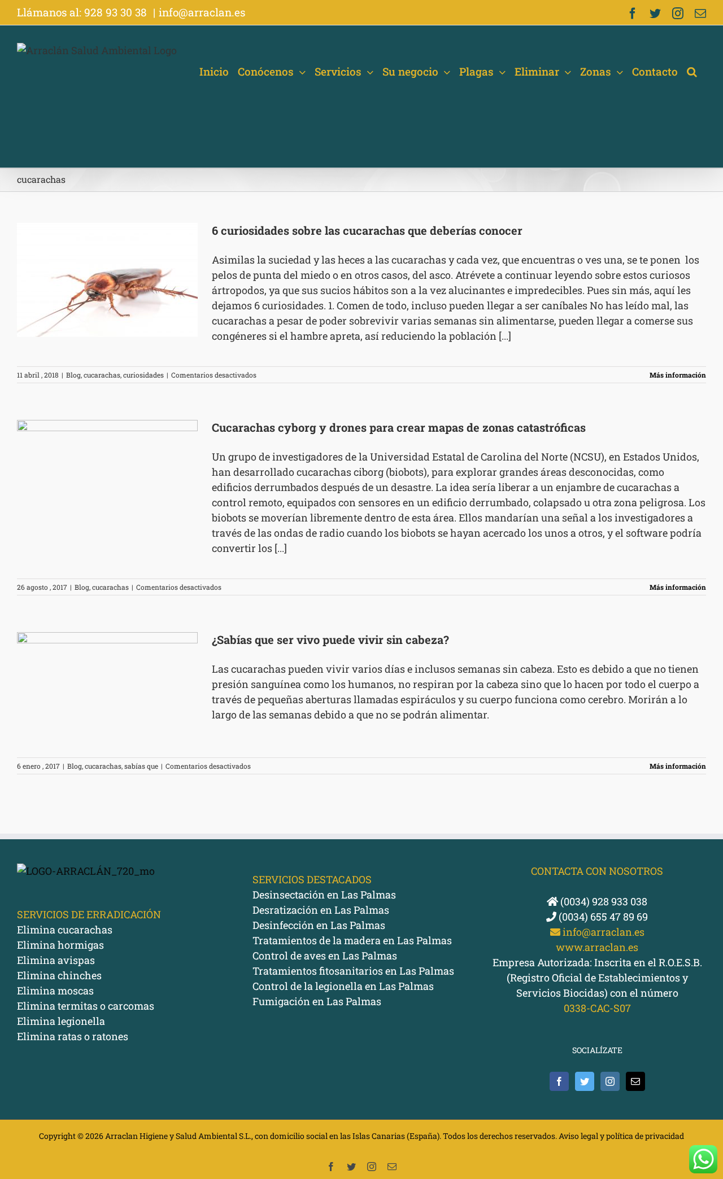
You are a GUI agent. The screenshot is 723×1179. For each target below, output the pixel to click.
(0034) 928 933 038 (602, 901)
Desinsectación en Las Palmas (324, 894)
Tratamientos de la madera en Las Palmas (352, 940)
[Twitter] (584, 1081)
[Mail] (635, 1081)
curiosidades (143, 374)
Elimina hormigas (60, 945)
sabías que (141, 765)
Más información (678, 374)
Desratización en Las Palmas (320, 910)
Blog (73, 374)
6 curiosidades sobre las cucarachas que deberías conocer (367, 230)
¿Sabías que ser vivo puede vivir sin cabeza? (330, 639)
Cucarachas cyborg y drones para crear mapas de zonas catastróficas (399, 427)
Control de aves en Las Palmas (324, 955)
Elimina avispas (56, 960)
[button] (692, 71)
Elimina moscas (55, 990)
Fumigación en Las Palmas (316, 1001)
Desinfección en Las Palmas (318, 925)
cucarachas (102, 374)
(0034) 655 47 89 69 (602, 916)
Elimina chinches (59, 975)
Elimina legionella (61, 1021)
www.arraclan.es (597, 947)
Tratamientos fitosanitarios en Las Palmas (353, 971)
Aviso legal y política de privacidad (621, 1135)
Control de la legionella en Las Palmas (343, 986)
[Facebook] (559, 1081)
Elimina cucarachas (64, 929)
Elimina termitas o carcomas (85, 1006)
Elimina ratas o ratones (72, 1036)
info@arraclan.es (202, 12)
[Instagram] (610, 1081)
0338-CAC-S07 (597, 1008)
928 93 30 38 (117, 12)
